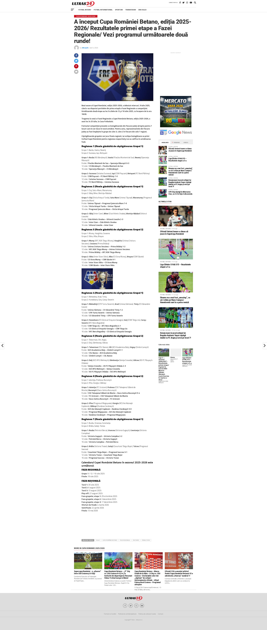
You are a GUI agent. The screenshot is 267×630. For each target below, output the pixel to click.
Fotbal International (103, 9)
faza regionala (125, 540)
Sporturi (119, 9)
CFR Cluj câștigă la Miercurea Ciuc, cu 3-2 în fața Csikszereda (180, 193)
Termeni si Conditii (110, 614)
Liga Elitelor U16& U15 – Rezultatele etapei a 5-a (177, 159)
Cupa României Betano (110, 540)
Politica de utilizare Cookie (147, 614)
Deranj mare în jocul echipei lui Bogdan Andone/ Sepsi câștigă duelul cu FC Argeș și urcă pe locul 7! (179, 183)
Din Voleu (142, 9)
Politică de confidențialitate (127, 614)
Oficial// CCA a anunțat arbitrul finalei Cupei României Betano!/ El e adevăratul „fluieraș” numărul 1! (179, 573)
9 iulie (98, 540)
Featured (136, 540)
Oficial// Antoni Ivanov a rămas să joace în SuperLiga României (180, 149)
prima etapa (146, 540)
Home (172, 357)
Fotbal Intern (84, 9)
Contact (160, 614)
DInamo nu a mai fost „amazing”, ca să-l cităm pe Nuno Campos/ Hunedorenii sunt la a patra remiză (180, 171)
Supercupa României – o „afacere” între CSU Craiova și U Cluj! (87, 572)
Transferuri (130, 9)
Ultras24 (85, 47)
